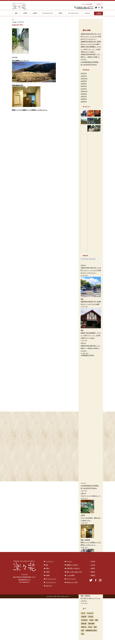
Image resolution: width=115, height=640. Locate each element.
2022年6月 (84, 81)
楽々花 (90, 627)
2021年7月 (84, 89)
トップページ (49, 561)
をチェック (35, 410)
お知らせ (83, 493)
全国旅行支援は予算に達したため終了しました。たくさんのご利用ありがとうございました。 (91, 36)
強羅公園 (83, 623)
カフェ (83, 613)
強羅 (96, 620)
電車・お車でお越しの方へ (26, 481)
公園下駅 (83, 616)
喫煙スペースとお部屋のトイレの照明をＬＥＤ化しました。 (30, 110)
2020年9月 (84, 94)
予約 (98, 13)
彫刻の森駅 (91, 623)
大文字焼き (84, 620)
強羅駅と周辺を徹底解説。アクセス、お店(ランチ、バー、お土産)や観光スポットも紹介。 (91, 49)
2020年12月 (84, 91)
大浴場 (91, 620)
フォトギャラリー (73, 13)
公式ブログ (48, 586)
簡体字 (93, 568)
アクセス (87, 13)
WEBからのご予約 (71, 582)
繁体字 (93, 572)
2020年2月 (84, 101)
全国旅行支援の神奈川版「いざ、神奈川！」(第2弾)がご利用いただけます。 (91, 57)
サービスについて (47, 13)
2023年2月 (84, 76)
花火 (82, 634)
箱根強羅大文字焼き (91, 630)
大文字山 (90, 616)
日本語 (93, 561)
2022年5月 (84, 83)
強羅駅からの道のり (89, 481)
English (93, 565)
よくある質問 (88, 4)
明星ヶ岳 (83, 627)
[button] (84, 113)
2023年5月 (84, 73)
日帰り (61, 13)
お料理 (25, 13)
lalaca (15, 22)
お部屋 (35, 13)
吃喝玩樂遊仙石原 (17, 85)
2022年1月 (84, 86)
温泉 (16, 13)
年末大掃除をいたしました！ (21, 60)
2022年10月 (84, 78)
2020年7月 (84, 96)
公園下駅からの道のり (57, 481)
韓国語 (93, 575)
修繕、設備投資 (85, 595)
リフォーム (90, 613)
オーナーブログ (71, 579)
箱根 (82, 630)
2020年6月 (84, 99)
